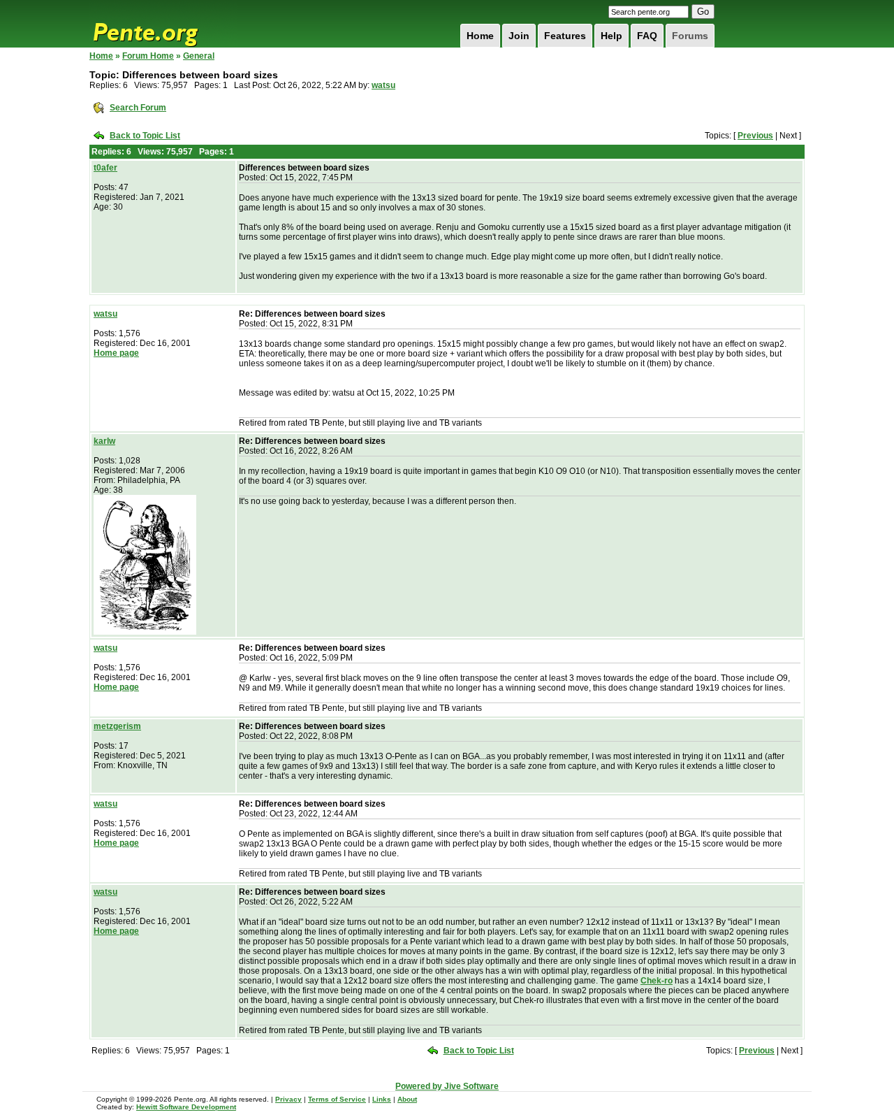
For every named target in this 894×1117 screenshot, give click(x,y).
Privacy (288, 1099)
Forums (690, 35)
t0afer (105, 168)
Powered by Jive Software (447, 1086)
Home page (116, 353)
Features (565, 35)
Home (480, 35)
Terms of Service (337, 1099)
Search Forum (138, 108)
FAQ (647, 35)
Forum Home (148, 56)
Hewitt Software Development (186, 1107)
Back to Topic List (145, 135)
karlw (104, 441)
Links (381, 1099)
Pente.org (163, 24)
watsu (383, 85)
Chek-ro (656, 981)
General (198, 56)
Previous (755, 135)
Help (611, 35)
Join (518, 35)
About (407, 1099)
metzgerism (117, 726)
